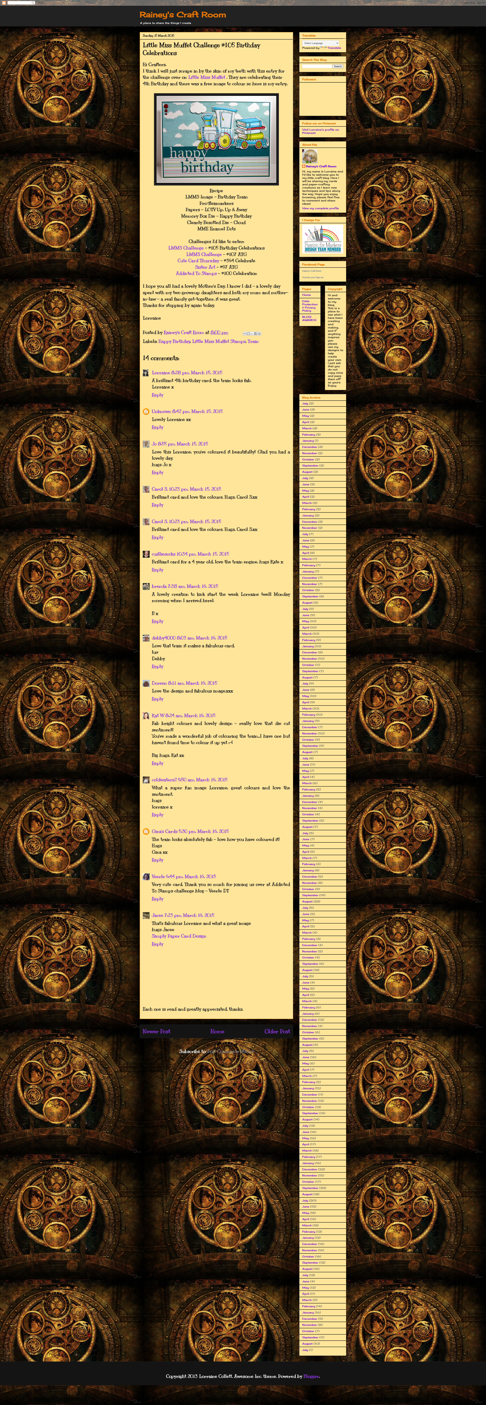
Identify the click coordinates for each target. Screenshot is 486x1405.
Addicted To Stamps (196, 273)
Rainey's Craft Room (183, 14)
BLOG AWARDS (309, 318)
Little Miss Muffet (206, 77)
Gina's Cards (165, 831)
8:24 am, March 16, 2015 (190, 715)
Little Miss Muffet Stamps (219, 341)
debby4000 (164, 638)
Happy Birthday (174, 341)
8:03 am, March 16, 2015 (202, 638)
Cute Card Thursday (198, 260)
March (307, 428)
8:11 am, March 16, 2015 (192, 683)
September (310, 465)
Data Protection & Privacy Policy (310, 305)
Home (217, 1031)
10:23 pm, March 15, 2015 (195, 489)
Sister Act (205, 267)
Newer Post (156, 1031)
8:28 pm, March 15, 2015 (196, 372)
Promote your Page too (312, 277)
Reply (157, 395)
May (305, 415)
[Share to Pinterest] (259, 333)
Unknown (161, 411)
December (309, 446)
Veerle (158, 876)
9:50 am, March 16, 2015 (202, 779)
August (307, 471)
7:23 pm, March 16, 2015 (189, 915)
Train (253, 341)
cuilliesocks (163, 554)
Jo (154, 444)
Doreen (159, 683)
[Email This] (245, 333)
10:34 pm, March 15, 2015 (203, 554)
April (305, 422)
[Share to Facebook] (256, 333)
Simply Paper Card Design (179, 936)
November (309, 453)
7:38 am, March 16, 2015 (193, 586)
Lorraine (161, 372)
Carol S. (160, 489)
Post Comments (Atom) (230, 1051)
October (308, 459)
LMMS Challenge (186, 248)
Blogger (311, 1376)
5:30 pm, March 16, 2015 (204, 831)
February (308, 434)
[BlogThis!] (248, 333)
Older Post (277, 1031)
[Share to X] (252, 333)
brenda (159, 586)
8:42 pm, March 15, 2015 (197, 411)
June (305, 409)
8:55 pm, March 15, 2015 (183, 444)
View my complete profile (320, 208)
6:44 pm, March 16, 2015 (191, 876)
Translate (334, 47)
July (305, 403)
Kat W (158, 715)
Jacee (157, 915)
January (308, 440)
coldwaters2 (164, 779)
